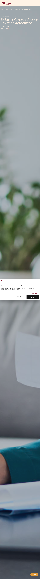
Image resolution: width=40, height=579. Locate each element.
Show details (34, 293)
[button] (38, 3)
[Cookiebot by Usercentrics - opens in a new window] (34, 280)
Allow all (32, 297)
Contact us (34, 574)
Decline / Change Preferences (20, 297)
